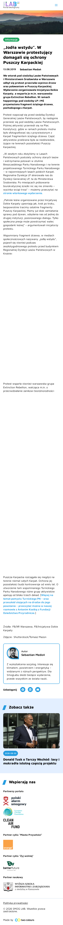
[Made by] (24, 920)
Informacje (11, 39)
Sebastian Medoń (30, 69)
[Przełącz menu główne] (56, 5)
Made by (8, 919)
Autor (24, 651)
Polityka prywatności (15, 902)
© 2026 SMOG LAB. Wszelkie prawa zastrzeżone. (24, 910)
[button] (22, 689)
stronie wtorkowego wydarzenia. (23, 193)
